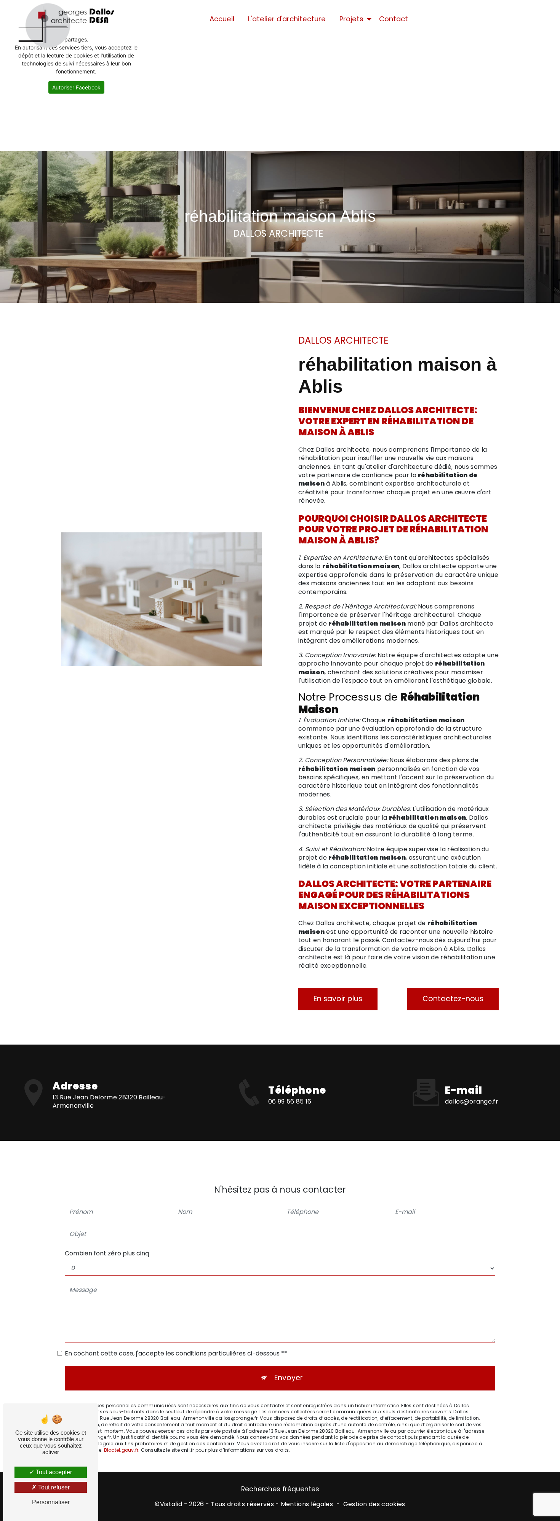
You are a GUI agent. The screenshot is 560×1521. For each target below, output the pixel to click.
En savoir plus (338, 999)
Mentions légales (307, 1504)
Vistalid (171, 1504)
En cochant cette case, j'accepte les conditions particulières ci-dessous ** (176, 1353)
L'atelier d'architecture (287, 19)
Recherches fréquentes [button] (280, 1489)
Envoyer (288, 1378)
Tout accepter (53, 1472)
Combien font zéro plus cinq (107, 1253)
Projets (351, 19)
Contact (393, 19)
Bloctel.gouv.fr (121, 1450)
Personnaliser (51, 1502)
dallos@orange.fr (471, 1101)
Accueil (222, 19)
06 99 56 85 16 (289, 1101)
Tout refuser (53, 1487)
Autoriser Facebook (76, 87)
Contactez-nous (452, 999)
